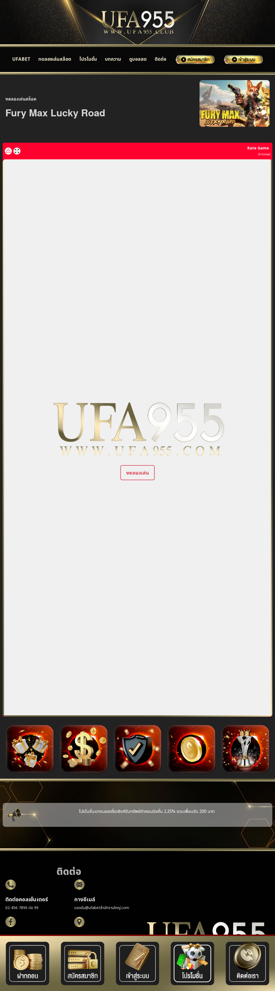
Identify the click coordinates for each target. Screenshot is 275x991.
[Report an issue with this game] (8, 151)
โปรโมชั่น (88, 59)
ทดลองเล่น (137, 472)
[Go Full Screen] (16, 151)
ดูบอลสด (138, 59)
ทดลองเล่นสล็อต (54, 59)
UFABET (21, 59)
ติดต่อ (160, 59)
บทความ (113, 59)
